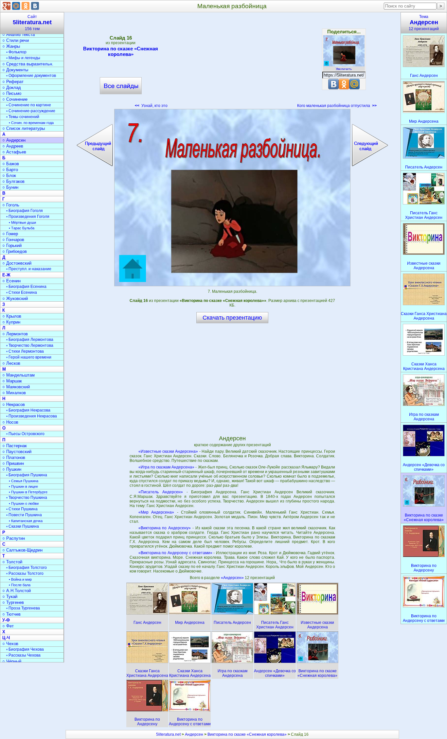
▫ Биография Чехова (25, 649)
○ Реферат (13, 81)
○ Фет (8, 626)
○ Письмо (11, 93)
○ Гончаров (13, 239)
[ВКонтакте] (35, 6)
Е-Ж (6, 275)
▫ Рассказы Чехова (23, 655)
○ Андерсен (14, 140)
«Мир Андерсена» (156, 512)
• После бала (19, 585)
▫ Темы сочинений (22, 116)
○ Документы (15, 69)
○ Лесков (11, 363)
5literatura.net (168, 734)
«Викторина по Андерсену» (164, 528)
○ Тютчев (11, 614)
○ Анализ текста (18, 34)
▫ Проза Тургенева (23, 608)
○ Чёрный (11, 661)
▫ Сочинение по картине (28, 105)
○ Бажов (10, 163)
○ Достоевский (16, 263)
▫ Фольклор (16, 52)
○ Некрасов (13, 404)
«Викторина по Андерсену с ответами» (175, 553)
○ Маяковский (16, 386)
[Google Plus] (6, 6)
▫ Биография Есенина (26, 286)
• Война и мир (20, 579)
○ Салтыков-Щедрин (22, 550)
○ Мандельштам (18, 375)
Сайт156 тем (32, 22)
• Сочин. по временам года (31, 123)
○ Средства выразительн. (27, 64)
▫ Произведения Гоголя (27, 216)
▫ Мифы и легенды (23, 58)
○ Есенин (11, 280)
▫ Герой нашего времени (28, 357)
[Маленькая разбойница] (232, 197)
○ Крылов (11, 316)
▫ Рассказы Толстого (25, 573)
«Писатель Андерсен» (160, 492)
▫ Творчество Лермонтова (29, 345)
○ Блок (9, 175)
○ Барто (10, 169)
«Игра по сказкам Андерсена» (166, 467)
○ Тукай (9, 596)
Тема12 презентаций (424, 22)
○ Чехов (10, 643)
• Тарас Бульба (21, 228)
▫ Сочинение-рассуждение (30, 111)
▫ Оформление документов (31, 75)
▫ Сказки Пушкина (22, 526)
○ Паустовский (16, 451)
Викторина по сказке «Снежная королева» (120, 51)
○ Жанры (11, 46)
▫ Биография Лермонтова (29, 339)
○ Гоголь (10, 204)
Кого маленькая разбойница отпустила (337, 105)
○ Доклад (11, 87)
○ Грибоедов (14, 251)
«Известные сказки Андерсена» (168, 451)
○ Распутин (13, 538)
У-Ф (6, 620)
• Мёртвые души (22, 222)
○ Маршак (12, 380)
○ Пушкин (11, 469)
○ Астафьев (14, 152)
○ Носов (10, 422)
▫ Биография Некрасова (28, 410)
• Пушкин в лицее (23, 486)
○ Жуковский (15, 298)
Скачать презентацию (232, 317)
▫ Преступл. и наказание (28, 269)
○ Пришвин (13, 463)
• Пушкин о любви (24, 503)
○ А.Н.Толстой (16, 590)
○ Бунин (10, 187)
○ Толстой (12, 561)
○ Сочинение (14, 99)
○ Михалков (14, 392)
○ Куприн (11, 322)
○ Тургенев (13, 602)
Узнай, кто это (151, 105)
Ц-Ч (6, 637)
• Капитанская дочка (26, 521)
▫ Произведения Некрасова (31, 416)
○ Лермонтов (15, 333)
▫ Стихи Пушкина (22, 509)
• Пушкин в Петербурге (28, 492)
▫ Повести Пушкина (24, 515)
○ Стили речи (15, 40)
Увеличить (344, 69)
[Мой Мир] (16, 6)
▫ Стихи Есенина (21, 292)
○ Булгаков (13, 181)
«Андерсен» (233, 577)
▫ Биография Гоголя (24, 210)
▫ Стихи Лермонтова (25, 351)
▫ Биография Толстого (26, 567)
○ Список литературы (23, 128)
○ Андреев (12, 146)
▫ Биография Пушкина (26, 475)
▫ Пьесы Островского (25, 433)
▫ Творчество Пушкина (26, 497)
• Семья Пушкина (23, 481)
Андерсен (194, 734)
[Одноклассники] (25, 6)
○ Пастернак (14, 445)
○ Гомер (10, 233)
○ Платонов (13, 457)
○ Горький (12, 245)
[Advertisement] (232, 62)
